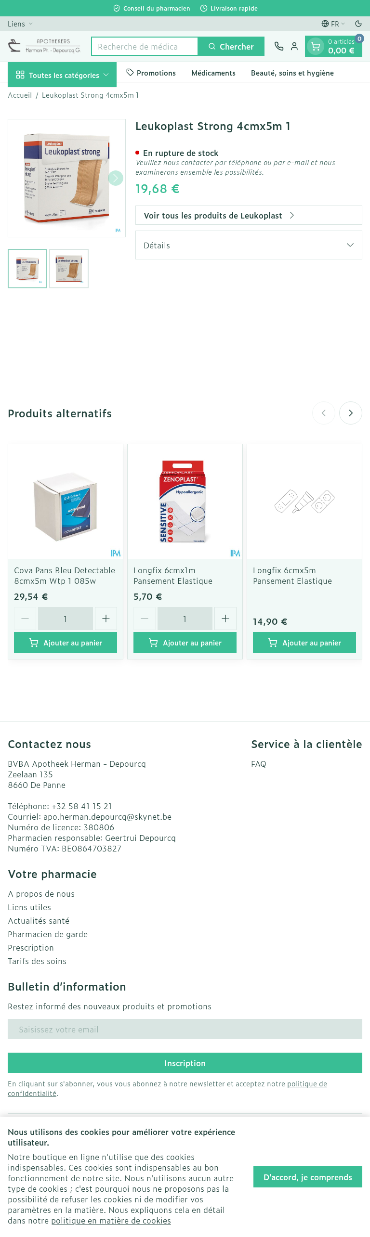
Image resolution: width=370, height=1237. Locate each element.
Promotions (156, 72)
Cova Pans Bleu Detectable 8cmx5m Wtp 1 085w (64, 575)
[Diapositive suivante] (350, 413)
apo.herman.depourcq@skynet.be (107, 816)
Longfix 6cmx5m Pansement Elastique (292, 575)
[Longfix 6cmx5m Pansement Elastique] (304, 501)
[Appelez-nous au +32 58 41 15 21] (279, 46)
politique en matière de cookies (111, 1220)
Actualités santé (38, 920)
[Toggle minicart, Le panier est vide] (315, 46)
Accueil (20, 95)
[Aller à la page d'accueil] (44, 46)
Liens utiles (29, 907)
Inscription (185, 1063)
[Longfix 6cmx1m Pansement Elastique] (185, 501)
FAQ (258, 763)
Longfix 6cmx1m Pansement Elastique (172, 575)
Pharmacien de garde (48, 933)
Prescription (31, 947)
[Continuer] (115, 178)
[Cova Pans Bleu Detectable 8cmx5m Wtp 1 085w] (65, 501)
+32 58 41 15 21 (82, 806)
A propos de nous (41, 893)
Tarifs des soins (37, 960)
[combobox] (144, 46)
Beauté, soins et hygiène (292, 72)
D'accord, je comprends (308, 1177)
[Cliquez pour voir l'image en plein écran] (66, 177)
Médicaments (213, 72)
